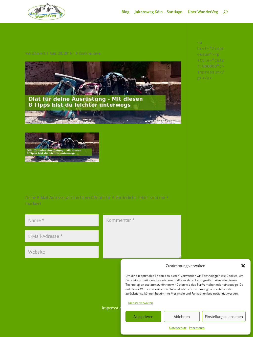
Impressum (197, 328)
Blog (125, 12)
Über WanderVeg (203, 12)
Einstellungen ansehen (224, 316)
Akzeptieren (143, 316)
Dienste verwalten (140, 303)
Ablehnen (182, 316)
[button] (243, 265)
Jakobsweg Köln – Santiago (158, 12)
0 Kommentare (88, 53)
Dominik (39, 53)
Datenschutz (178, 328)
